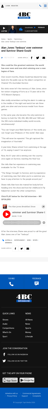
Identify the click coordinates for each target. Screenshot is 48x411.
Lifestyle (29, 336)
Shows (5, 320)
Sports (10, 39)
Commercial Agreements (32, 393)
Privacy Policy (12, 396)
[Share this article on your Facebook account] (31, 58)
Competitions (8, 328)
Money (28, 332)
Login (8, 6)
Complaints (37, 396)
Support (25, 396)
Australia (8, 240)
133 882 (40, 6)
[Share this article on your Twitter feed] (38, 58)
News (29, 240)
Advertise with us (11, 393)
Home (3, 39)
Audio (5, 324)
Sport (5, 336)
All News (29, 320)
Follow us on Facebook (18, 354)
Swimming (18, 39)
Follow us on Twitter (17, 361)
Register (14, 6)
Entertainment (19, 240)
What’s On (7, 332)
